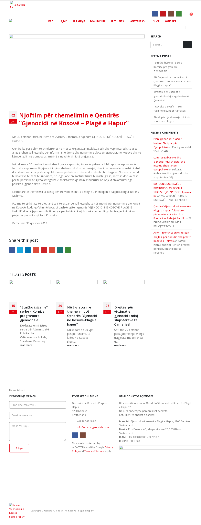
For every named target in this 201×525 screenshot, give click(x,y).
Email (52, 250)
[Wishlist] (185, 13)
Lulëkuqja (78, 21)
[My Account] (189, 13)
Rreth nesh (118, 21)
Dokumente (98, 21)
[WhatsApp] (179, 13)
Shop (156, 21)
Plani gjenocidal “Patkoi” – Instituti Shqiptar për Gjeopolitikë (168, 143)
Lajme (63, 21)
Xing (60, 250)
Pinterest (44, 250)
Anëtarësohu (139, 21)
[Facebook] (155, 13)
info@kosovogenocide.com (93, 427)
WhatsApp (68, 250)
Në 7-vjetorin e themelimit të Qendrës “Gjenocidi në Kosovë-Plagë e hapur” (82, 316)
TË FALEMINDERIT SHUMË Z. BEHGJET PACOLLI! (172, 222)
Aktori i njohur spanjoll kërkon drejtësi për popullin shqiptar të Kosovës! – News (172, 237)
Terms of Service (94, 451)
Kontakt (170, 21)
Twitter (20, 250)
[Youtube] (163, 13)
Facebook (12, 250)
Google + (36, 250)
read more (26, 345)
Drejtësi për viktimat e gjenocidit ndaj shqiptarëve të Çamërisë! (126, 316)
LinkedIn (28, 250)
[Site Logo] (26, 24)
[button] (189, 27)
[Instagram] (171, 13)
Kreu (51, 21)
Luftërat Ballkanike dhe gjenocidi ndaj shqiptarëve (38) (170, 173)
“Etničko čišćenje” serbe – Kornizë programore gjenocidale (34, 313)
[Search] (187, 44)
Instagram (83, 435)
